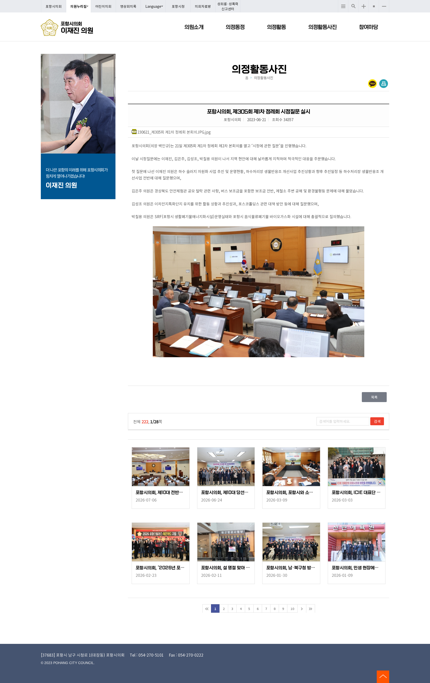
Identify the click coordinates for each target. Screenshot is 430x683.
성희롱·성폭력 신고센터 (227, 6)
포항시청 (178, 6)
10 (292, 608)
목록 (374, 397)
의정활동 (276, 27)
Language (153, 6)
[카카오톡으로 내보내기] (372, 83)
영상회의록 (128, 6)
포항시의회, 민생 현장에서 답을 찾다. (357, 568)
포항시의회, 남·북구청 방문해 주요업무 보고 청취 (291, 568)
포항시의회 (54, 6)
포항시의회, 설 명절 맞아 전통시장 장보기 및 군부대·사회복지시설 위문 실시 (226, 568)
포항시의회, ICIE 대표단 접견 (357, 492)
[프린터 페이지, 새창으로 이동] (383, 83)
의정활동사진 (322, 27)
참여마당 (368, 27)
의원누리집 (78, 6)
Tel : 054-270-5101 (147, 655)
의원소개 (193, 27)
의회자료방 (203, 6)
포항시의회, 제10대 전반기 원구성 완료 (161, 492)
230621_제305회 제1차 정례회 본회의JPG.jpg (174, 132)
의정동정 (235, 27)
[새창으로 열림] (258, 292)
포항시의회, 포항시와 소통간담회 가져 (291, 492)
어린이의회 (103, 6)
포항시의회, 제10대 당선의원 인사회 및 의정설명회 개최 (226, 492)
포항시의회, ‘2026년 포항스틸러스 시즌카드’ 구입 (161, 568)
